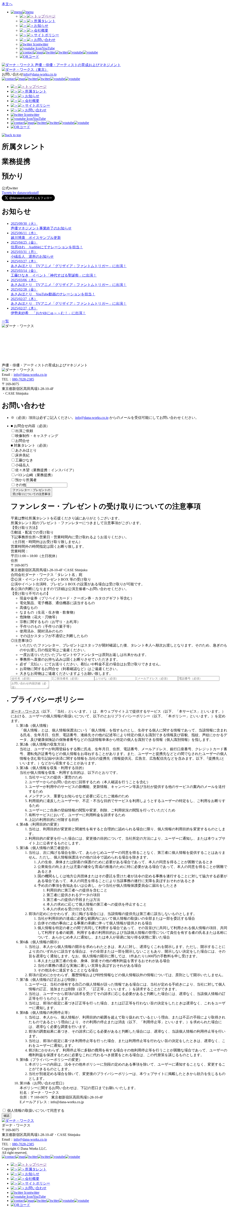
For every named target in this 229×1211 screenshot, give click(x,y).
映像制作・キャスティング (36, 436)
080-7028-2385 (23, 379)
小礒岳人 (22, 465)
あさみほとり (26, 450)
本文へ (7, 4)
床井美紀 (22, 455)
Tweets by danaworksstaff (20, 193)
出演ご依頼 (26, 431)
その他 (20, 485)
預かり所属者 (26, 480)
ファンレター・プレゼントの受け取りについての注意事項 (31, 492)
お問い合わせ (44, 40)
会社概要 (41, 30)
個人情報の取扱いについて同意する (35, 1110)
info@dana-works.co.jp (40, 74)
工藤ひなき (24, 460)
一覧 (5, 321)
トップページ (44, 16)
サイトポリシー (46, 35)
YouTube (48, 48)
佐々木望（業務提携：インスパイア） (45, 470)
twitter (43, 44)
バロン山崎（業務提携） (35, 475)
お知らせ (41, 26)
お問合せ (22, 441)
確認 (6, 1115)
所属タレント (44, 21)
